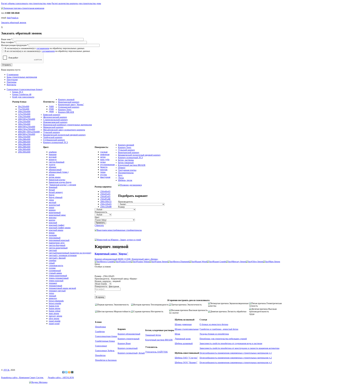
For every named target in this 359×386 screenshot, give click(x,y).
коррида (53, 159)
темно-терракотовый (59, 278)
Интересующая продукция (14, 45)
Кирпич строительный (128, 338)
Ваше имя (6, 39)
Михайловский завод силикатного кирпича (64, 130)
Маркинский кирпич (53, 127)
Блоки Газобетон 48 (21, 94)
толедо (52, 164)
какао (51, 207)
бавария (52, 154)
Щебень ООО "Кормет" (186, 362)
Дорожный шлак (183, 338)
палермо (53, 235)
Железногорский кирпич (55, 117)
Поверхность (101, 212)
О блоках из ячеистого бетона (214, 324)
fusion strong (54, 308)
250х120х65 (105, 204)
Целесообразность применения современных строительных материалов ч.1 (236, 353)
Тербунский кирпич (52, 137)
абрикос (52, 167)
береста (103, 167)
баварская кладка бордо (60, 182)
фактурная (105, 177)
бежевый (53, 187)
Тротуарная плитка (127, 170)
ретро (103, 157)
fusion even (54, 306)
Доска (121, 178)
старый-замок (55, 273)
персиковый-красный (59, 240)
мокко (52, 232)
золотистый (54, 205)
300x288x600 (24, 144)
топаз (51, 293)
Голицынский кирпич (68, 107)
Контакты (11, 84)
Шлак (177, 334)
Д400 (51, 106)
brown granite (55, 303)
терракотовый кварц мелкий (62, 288)
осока (103, 162)
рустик (103, 174)
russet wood (54, 323)
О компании (13, 74)
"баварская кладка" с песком (62, 185)
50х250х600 (23, 106)
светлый (53, 250)
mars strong (54, 313)
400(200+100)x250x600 (29, 132)
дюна (51, 200)
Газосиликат (101, 346)
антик (51, 174)
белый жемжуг (56, 192)
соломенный (55, 270)
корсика (52, 217)
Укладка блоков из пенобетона (214, 334)
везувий (53, 157)
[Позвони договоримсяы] (130, 185)
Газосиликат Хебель (104, 350)
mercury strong (55, 316)
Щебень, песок (125, 180)
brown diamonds (56, 301)
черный (52, 296)
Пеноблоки (100, 327)
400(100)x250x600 (26, 126)
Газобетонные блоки (105, 341)
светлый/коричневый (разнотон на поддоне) (70, 253)
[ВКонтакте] (63, 372)
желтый (52, 202)
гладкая (103, 152)
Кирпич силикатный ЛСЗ (55, 142)
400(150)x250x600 (26, 129)
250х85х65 (105, 196)
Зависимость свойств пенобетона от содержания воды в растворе (231, 343)
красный (53, 222)
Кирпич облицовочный (129, 334)
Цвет (97, 217)
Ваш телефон (8, 42)
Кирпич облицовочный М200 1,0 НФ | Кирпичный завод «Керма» (126, 259)
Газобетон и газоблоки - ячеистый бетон (219, 329)
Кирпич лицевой (66, 99)
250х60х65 (105, 191)
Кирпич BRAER (66, 112)
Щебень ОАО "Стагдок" (186, 358)
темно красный (56, 280)
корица (52, 210)
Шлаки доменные (183, 324)
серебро (52, 260)
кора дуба (104, 159)
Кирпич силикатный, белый (131, 353)
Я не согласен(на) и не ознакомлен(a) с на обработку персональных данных (47, 51)
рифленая (104, 154)
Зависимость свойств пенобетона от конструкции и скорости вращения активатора (239, 348)
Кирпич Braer (124, 343)
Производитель (125, 202)
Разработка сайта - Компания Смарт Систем (22, 377)
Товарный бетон (153, 335)
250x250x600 (24, 121)
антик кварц (55, 177)
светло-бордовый (57, 245)
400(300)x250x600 (26, 134)
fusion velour (54, 311)
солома (52, 268)
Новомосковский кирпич (55, 122)
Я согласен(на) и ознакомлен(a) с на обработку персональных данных (44, 48)
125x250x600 (24, 114)
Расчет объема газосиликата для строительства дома (26, 3)
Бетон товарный (126, 162)
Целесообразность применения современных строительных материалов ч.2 (236, 358)
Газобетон (100, 331)
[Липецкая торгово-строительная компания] (22, 8)
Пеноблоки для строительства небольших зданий (223, 338)
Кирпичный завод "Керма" (71, 104)
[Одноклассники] (69, 372)
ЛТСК (6, 370)
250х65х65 (105, 194)
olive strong (54, 318)
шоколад (53, 298)
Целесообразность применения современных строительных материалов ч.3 (236, 362)
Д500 (51, 109)
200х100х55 (105, 201)
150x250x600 (24, 116)
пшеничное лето (57, 243)
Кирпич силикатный (128, 348)
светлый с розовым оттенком (63, 255)
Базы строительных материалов (22, 77)
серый (52, 263)
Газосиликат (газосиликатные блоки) (24, 89)
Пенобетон (100, 355)
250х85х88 (105, 199)
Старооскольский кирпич (55, 119)
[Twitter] (66, 372)
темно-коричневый (58, 275)
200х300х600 (24, 152)
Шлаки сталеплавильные (187, 329)
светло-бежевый (56, 162)
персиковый (54, 238)
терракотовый (55, 285)
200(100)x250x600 (26, 119)
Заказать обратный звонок (13, 22)
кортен (52, 220)
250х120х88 (105, 206)
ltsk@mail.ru (12, 18)
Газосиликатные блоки (106, 336)
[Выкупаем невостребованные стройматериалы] (118, 230)
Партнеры (11, 82)
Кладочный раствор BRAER (131, 165)
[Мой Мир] (72, 372)
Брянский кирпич (51, 114)
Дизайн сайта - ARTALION (61, 377)
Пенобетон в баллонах (106, 360)
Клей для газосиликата (23, 97)
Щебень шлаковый (184, 343)
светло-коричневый (58, 248)
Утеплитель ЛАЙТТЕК (156, 352)
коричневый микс (57, 215)
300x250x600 (24, 124)
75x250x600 (23, 109)
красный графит (56, 225)
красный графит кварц (60, 227)
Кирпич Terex (64, 109)
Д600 (51, 111)
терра (102, 172)
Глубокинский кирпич (54, 140)
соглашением (42, 48)
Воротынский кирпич (68, 102)
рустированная (107, 164)
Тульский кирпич (51, 132)
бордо (51, 195)
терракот (53, 283)
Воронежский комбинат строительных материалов (67, 125)
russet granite (54, 321)
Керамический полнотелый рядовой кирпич (64, 135)
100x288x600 (24, 139)
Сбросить (99, 225)
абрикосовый (55, 169)
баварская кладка (57, 179)
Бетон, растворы (126, 160)
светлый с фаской (57, 258)
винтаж (103, 169)
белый (52, 190)
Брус (120, 175)
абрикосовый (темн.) (59, 172)
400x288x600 (24, 147)
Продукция (12, 79)
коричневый (55, 212)
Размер (121, 207)
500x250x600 (24, 137)
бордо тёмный (55, 197)
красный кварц (56, 230)
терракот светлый (57, 291)
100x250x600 (24, 111)
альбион (53, 152)
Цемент (121, 167)
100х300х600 (24, 149)
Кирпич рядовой (126, 145)
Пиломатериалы (126, 172)
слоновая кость (56, 265)
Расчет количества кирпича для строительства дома (76, 3)
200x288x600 (24, 142)
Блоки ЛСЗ (17, 92)
